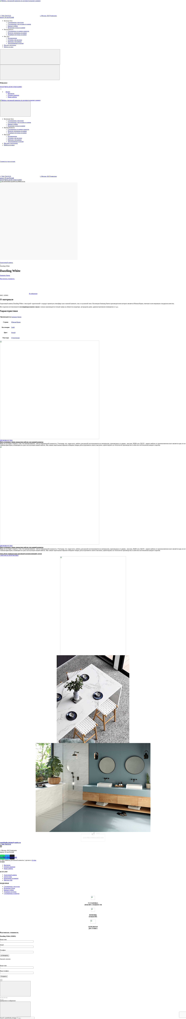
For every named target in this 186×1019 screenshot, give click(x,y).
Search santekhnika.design (8, 1018)
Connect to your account (7, 161)
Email (2, 945)
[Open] (30, 72)
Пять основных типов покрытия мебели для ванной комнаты (21, 442)
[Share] (2, 997)
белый (13, 332)
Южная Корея (15, 322)
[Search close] (15, 1009)
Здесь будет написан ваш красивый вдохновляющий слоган (21, 554)
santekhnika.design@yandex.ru (10, 842)
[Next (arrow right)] (2, 999)
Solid (13, 327)
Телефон (3, 950)
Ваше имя (3, 939)
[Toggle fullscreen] (4, 997)
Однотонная (15, 338)
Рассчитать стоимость (7, 279)
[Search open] (30, 57)
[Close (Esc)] (1, 997)
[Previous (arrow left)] (1, 999)
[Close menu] (15, 109)
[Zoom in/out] (6, 997)
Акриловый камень (6, 262)
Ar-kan (34, 860)
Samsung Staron (16, 317)
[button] (11, 87)
